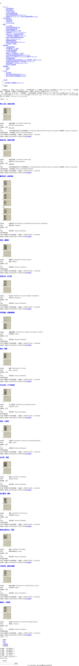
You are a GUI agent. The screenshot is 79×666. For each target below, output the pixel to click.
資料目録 (5, 45)
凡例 (4, 642)
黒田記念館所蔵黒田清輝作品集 (14, 37)
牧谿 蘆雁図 (4, 240)
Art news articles (10, 23)
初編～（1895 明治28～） (8, 648)
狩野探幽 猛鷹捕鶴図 (7, 312)
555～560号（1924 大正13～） (9, 656)
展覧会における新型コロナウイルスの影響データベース (21, 56)
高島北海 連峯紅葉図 (7, 140)
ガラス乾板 (9, 26)
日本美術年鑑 (6, 18)
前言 (4, 641)
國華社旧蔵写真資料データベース (15, 42)
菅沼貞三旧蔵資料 (11, 64)
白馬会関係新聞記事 (11, 13)
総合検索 (8, 72)
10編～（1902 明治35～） (8, 650)
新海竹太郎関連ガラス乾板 (13, 30)
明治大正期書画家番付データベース (16, 15)
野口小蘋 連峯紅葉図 (7, 104)
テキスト (5, 7)
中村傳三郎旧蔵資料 (11, 50)
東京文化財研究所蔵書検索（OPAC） (16, 76)
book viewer (4, 658)
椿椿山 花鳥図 (5, 602)
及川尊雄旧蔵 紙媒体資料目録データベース (18, 55)
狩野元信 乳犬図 (6, 276)
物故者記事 (9, 19)
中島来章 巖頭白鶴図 (7, 566)
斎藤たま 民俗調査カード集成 (14, 53)
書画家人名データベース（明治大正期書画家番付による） (22, 16)
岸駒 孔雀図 (4, 421)
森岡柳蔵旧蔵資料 (11, 40)
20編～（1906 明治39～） (8, 651)
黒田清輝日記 (10, 10)
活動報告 (5, 66)
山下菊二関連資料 (11, 51)
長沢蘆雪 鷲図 (5, 493)
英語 (7, 69)
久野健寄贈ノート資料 (12, 48)
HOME (6, 80)
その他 (5, 71)
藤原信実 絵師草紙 (6, 176)
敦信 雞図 (3, 348)
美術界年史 (9, 21)
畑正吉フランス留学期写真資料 (14, 34)
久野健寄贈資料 (10, 47)
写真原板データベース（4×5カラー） (16, 32)
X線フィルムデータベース (13, 39)
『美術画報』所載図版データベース (16, 35)
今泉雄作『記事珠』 (11, 43)
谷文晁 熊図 (4, 457)
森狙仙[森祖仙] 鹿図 (7, 530)
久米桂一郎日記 (10, 11)
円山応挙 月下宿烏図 (7, 385)
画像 (4, 24)
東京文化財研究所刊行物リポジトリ (16, 74)
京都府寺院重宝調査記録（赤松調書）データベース (20, 61)
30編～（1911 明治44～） (8, 653)
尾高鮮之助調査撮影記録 (13, 27)
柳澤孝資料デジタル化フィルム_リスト (17, 63)
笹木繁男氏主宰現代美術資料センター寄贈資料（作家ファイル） (24, 59)
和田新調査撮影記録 (11, 29)
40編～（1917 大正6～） (8, 655)
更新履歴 (28, 136)
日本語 (8, 68)
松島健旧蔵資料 (10, 58)
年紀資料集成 (10, 8)
